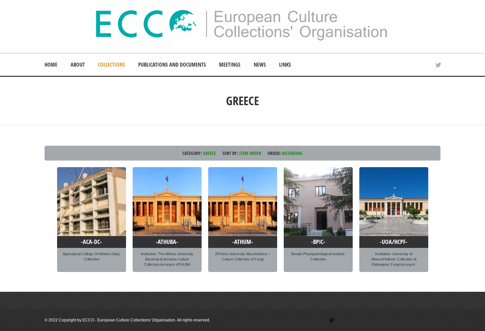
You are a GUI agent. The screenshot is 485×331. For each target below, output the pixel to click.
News (260, 64)
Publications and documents (172, 64)
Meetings (230, 64)
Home (51, 64)
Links (285, 64)
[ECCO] (241, 40)
